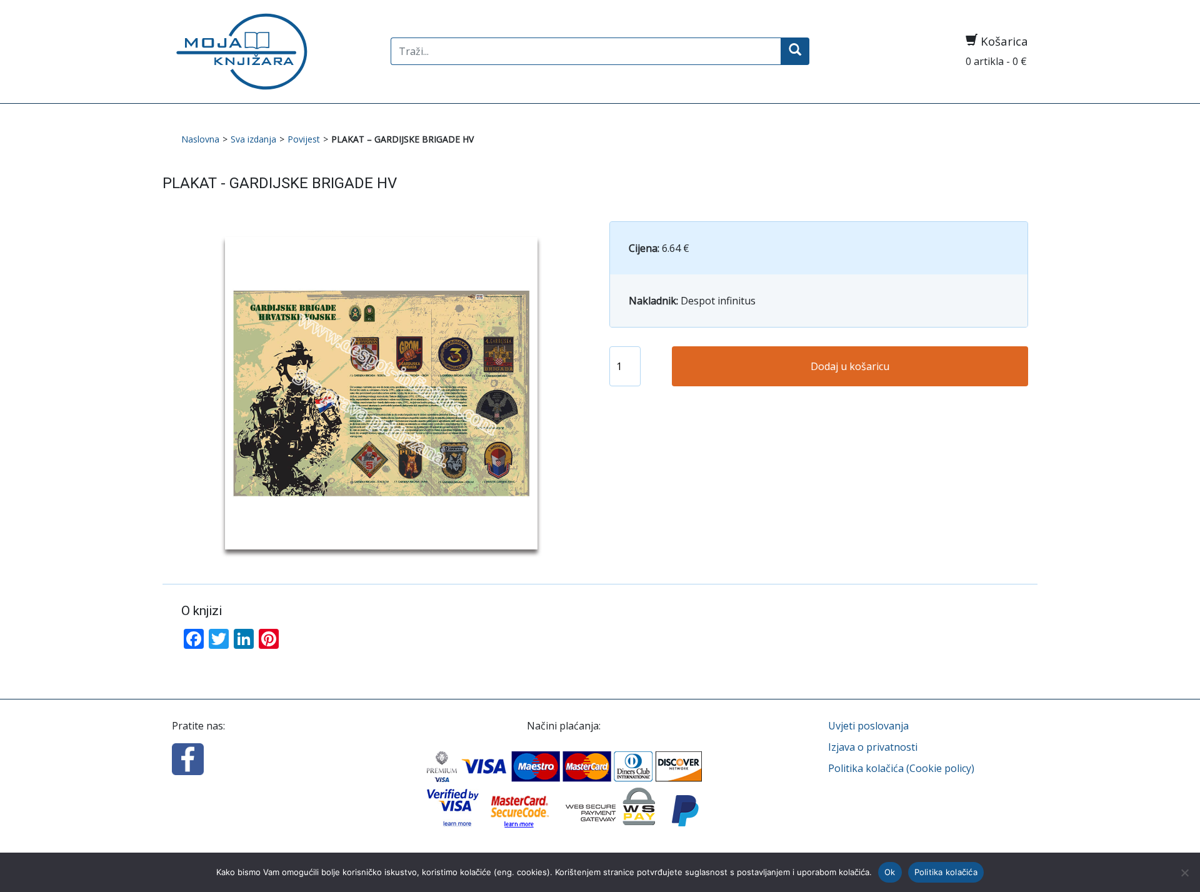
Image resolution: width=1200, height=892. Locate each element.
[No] (1184, 872)
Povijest (304, 139)
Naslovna (200, 139)
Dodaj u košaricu (850, 366)
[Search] (795, 51)
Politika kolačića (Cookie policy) (901, 768)
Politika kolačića (946, 872)
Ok (890, 872)
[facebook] (188, 757)
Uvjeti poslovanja (868, 726)
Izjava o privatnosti (873, 747)
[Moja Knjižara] (272, 52)
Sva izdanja (253, 139)
